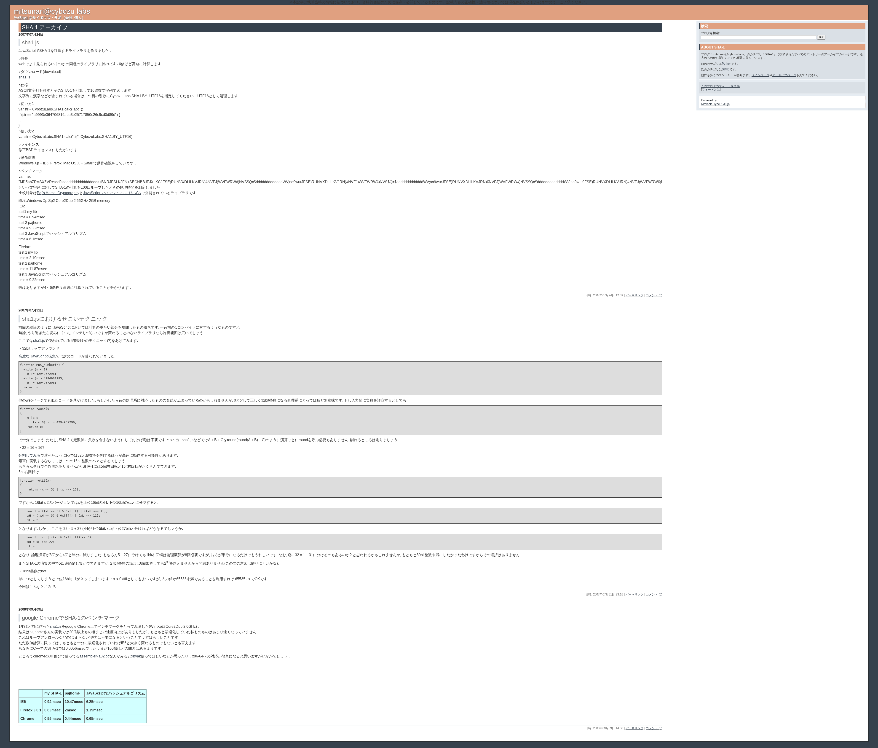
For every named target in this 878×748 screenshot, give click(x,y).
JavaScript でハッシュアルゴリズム (112, 193)
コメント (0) (654, 295)
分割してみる (29, 455)
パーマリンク (634, 295)
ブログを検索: (710, 33)
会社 (68, 18)
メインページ (760, 75)
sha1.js (24, 77)
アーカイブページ (784, 75)
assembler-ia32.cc (94, 656)
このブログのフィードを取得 (720, 86)
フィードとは (711, 89)
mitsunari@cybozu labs (52, 11)
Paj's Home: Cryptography (58, 193)
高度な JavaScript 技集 (37, 356)
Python (726, 63)
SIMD (725, 69)
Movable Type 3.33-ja (715, 104)
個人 (78, 18)
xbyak (136, 656)
